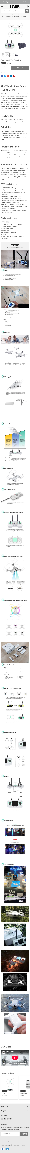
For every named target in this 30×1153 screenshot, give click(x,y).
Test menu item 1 (5, 1141)
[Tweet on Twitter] (5, 76)
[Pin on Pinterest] (14, 76)
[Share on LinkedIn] (11, 76)
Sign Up (24, 1134)
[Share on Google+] (8, 76)
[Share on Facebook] (2, 76)
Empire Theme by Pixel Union (8, 1145)
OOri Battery (23, 1093)
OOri (3, 1093)
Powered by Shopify (20, 1145)
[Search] (27, 11)
